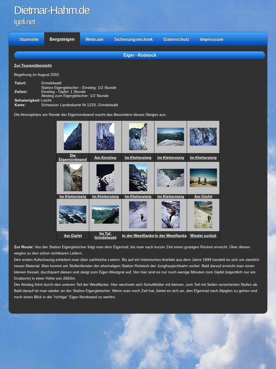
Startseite (29, 39)
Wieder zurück (203, 236)
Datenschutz (176, 39)
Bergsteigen (62, 39)
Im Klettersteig (138, 158)
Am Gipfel (203, 196)
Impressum (211, 39)
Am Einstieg (105, 158)
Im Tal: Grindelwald (105, 236)
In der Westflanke (138, 236)
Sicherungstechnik (133, 39)
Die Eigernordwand (73, 157)
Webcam (94, 39)
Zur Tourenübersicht (33, 65)
